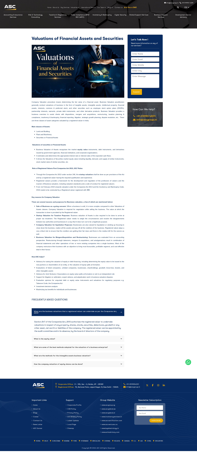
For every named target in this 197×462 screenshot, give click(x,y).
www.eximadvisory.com (110, 432)
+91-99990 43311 (187, 3)
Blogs (109, 7)
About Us (56, 7)
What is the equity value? (44, 339)
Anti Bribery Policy (74, 417)
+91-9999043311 (132, 384)
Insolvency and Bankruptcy (109, 187)
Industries (74, 7)
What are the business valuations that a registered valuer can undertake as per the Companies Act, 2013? (75, 312)
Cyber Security (120, 15)
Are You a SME (130, 7)
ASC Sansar (37, 428)
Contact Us (119, 7)
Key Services (65, 7)
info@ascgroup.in (172, 3)
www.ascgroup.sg (108, 405)
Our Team (100, 7)
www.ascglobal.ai (108, 413)
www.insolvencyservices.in (112, 417)
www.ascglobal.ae (108, 409)
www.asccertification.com (112, 420)
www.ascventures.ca (109, 424)
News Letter (37, 424)
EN (189, 7)
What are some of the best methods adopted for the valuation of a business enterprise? (71, 347)
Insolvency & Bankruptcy (102, 15)
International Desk (87, 7)
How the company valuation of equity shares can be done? (58, 364)
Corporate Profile (74, 405)
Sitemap (70, 428)
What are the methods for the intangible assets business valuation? (62, 356)
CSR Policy (71, 409)
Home (49, 7)
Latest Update (73, 420)
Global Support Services (138, 15)
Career (36, 417)
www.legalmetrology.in (110, 428)
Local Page (71, 424)
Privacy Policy (73, 413)
